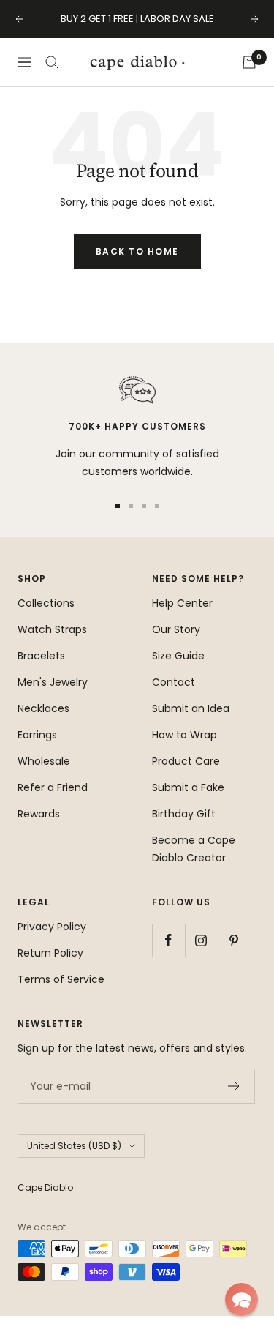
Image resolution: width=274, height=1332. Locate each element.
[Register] (234, 1086)
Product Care (186, 761)
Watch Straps (52, 629)
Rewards (39, 814)
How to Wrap (184, 734)
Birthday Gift (184, 814)
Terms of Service (61, 979)
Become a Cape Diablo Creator (193, 849)
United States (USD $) (74, 1146)
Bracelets (41, 655)
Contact (173, 682)
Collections (46, 603)
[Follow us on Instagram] (201, 940)
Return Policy (50, 953)
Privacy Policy (52, 926)
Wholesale (44, 761)
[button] (241, 1299)
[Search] (51, 62)
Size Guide (178, 655)
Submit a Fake (188, 787)
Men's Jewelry (53, 682)
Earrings (37, 734)
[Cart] (249, 62)
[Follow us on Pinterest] (234, 940)
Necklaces (43, 708)
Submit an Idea (190, 708)
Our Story (176, 629)
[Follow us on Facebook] (168, 940)
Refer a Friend (53, 787)
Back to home (137, 251)
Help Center (182, 603)
